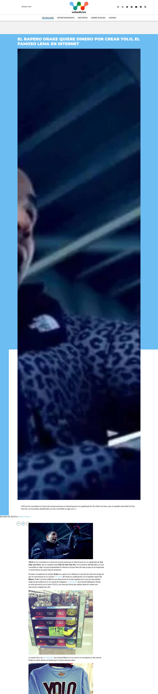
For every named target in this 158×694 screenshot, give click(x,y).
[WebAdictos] (79, 7)
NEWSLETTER (26, 7)
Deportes (83, 18)
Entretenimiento (65, 18)
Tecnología (48, 18)
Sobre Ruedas (98, 18)
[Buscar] (145, 7)
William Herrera (25, 517)
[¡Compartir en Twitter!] (23, 524)
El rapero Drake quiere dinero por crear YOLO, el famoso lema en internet (79, 41)
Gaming (112, 18)
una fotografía (72, 582)
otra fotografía (48, 658)
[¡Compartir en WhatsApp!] (28, 524)
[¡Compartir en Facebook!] (18, 524)
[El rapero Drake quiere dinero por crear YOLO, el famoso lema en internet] (79, 274)
